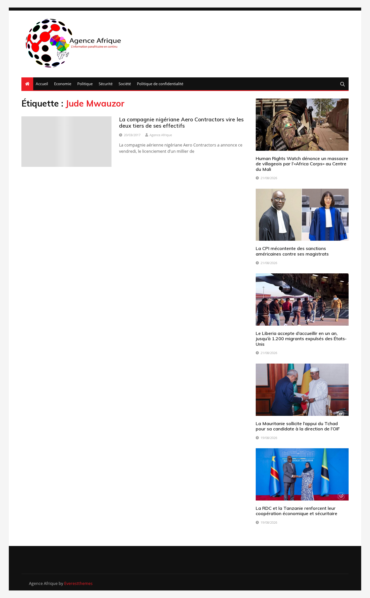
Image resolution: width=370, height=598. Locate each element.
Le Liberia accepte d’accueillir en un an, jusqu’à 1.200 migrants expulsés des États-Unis (301, 338)
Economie (62, 83)
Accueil (42, 83)
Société (125, 83)
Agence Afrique (161, 135)
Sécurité (106, 83)
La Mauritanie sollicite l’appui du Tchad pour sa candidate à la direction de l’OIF (298, 426)
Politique (85, 83)
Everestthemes (78, 583)
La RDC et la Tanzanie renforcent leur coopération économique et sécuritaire (296, 511)
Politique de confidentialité (160, 83)
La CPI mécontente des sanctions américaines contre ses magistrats (292, 251)
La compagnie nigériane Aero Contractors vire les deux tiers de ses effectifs (181, 122)
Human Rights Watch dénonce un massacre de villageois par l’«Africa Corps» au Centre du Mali (302, 164)
